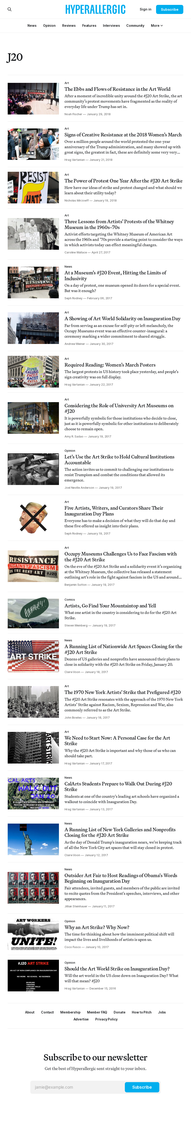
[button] (155, 25)
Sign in (145, 9)
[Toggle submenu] (162, 25)
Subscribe (169, 9)
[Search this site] (9, 9)
